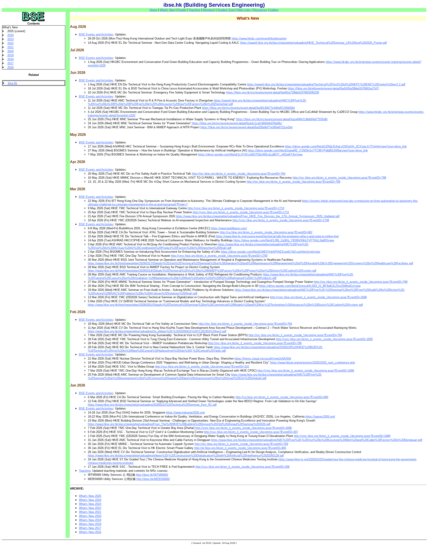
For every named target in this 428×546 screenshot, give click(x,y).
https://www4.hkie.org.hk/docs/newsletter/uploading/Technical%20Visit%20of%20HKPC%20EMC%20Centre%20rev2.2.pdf (326, 84)
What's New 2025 (90, 496)
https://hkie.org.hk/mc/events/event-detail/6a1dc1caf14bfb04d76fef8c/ (237, 123)
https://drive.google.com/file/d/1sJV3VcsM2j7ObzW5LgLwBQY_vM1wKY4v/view (250, 154)
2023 (10, 39)
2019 (10, 55)
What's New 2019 (90, 520)
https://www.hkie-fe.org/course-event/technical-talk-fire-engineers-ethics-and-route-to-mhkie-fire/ (277, 236)
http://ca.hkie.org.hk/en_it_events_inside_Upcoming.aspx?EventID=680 (282, 397)
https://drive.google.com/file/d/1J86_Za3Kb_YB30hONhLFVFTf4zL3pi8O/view (284, 240)
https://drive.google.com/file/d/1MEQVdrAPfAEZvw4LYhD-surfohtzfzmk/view (270, 251)
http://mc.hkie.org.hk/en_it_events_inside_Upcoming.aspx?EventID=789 (360, 281)
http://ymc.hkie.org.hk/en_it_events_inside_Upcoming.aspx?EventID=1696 (305, 370)
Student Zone (226, 10)
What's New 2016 (90, 532)
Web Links (244, 10)
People (181, 10)
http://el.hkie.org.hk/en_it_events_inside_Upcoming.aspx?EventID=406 (240, 448)
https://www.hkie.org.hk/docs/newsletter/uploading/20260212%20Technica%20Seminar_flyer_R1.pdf (152, 404)
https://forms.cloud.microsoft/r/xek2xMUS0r (263, 358)
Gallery (274, 10)
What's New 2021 (90, 512)
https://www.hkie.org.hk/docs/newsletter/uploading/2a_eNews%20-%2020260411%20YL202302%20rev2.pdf (157, 331)
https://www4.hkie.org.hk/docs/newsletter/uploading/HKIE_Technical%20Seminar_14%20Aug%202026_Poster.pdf (313, 42)
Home (153, 10)
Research (209, 10)
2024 (10, 35)
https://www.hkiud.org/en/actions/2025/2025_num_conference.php (312, 362)
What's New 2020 (90, 516)
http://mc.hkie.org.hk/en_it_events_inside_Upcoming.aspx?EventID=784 (295, 335)
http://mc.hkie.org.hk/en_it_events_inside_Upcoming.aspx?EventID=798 (339, 177)
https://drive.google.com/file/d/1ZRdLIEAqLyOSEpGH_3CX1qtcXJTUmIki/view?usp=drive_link (346, 146)
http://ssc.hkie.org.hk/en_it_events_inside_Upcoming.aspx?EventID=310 (202, 366)
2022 (10, 43)
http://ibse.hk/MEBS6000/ (153, 479)
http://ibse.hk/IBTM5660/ (152, 474)
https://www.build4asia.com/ (229, 228)
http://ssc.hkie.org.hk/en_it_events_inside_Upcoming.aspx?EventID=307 (251, 432)
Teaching (194, 10)
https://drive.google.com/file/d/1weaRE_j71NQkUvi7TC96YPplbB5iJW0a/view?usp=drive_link (308, 150)
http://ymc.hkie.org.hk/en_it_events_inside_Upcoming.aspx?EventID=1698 (318, 297)
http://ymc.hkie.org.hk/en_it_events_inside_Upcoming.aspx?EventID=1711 (241, 212)
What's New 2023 (90, 504)
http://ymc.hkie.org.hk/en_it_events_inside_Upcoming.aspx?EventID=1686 (243, 428)
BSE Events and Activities (96, 34)
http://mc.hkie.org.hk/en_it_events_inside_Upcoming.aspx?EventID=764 (238, 173)
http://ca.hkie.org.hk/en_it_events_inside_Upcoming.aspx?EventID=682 (266, 232)
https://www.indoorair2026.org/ (185, 412)
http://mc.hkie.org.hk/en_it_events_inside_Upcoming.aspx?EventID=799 (293, 181)
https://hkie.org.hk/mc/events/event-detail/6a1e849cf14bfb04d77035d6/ (282, 119)
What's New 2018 (90, 524)
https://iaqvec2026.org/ (320, 416)
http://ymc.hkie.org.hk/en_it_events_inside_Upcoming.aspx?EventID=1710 (236, 208)
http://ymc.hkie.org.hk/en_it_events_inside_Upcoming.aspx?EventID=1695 (324, 339)
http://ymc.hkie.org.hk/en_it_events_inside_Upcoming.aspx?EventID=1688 (342, 436)
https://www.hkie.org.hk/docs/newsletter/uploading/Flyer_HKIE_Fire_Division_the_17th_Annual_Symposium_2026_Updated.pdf (258, 216)
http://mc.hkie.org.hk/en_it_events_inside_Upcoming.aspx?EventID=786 (255, 343)
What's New (167, 10)
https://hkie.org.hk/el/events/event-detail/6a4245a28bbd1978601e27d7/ (333, 88)
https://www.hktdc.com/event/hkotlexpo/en (259, 38)
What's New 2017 (90, 528)
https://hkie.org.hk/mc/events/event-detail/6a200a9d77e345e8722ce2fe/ (246, 127)
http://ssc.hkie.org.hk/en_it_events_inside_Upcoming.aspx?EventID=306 (242, 466)
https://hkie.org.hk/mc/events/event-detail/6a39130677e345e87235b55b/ (248, 108)
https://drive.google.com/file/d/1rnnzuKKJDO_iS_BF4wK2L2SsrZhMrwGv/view (309, 285)
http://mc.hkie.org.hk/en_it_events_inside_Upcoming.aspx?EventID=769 (241, 444)
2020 (10, 51)
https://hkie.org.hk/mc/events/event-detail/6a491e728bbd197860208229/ (272, 92)
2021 (10, 47)
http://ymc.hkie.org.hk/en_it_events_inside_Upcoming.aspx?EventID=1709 (281, 220)
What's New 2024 (90, 500)
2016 (10, 67)
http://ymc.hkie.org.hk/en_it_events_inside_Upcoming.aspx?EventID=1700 (219, 255)
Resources (260, 10)
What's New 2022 (90, 508)
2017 (10, 63)
